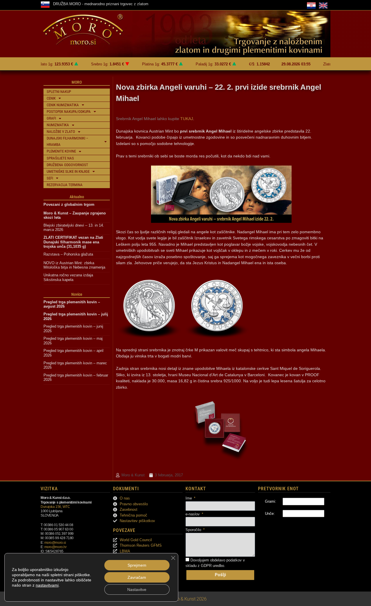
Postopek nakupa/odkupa (69, 111)
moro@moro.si (55, 542)
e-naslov (193, 514)
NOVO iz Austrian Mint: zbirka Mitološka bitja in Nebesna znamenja (74, 265)
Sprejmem (137, 565)
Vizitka (49, 488)
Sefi (50, 178)
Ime (189, 498)
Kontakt (196, 488)
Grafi (51, 118)
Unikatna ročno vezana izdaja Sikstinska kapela (68, 277)
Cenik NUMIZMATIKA (63, 105)
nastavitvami (47, 585)
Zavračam (137, 577)
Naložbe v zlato (61, 131)
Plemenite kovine (61, 151)
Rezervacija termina (65, 185)
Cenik (51, 98)
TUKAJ (186, 118)
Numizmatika (58, 125)
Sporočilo (194, 530)
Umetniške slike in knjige (68, 171)
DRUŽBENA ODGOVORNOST (67, 165)
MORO (77, 82)
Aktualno (77, 196)
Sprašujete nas (60, 158)
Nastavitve (136, 589)
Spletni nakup (59, 91)
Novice (76, 294)
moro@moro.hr (55, 547)
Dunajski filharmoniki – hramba (67, 141)
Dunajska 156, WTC (55, 506)
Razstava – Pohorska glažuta (68, 254)
